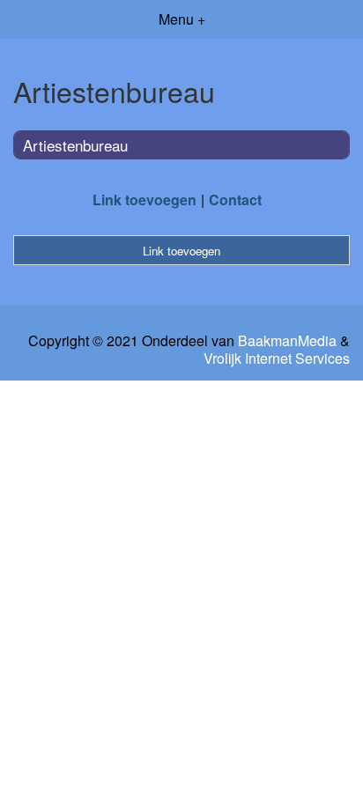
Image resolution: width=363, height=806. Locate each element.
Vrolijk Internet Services (277, 358)
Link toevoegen (144, 199)
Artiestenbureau (75, 145)
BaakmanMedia (287, 341)
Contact (235, 199)
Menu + (182, 19)
